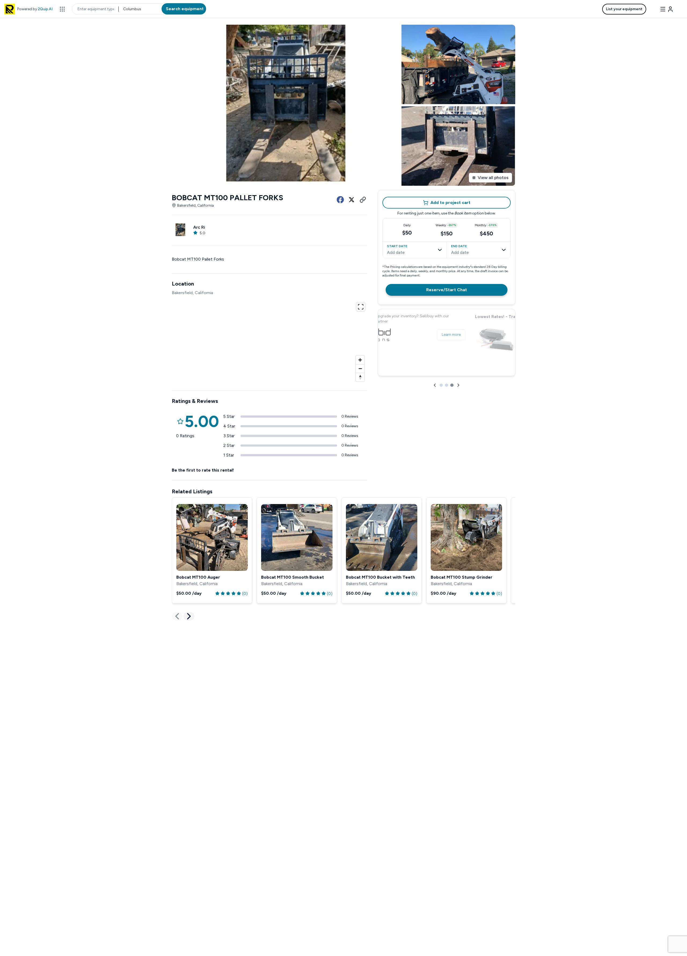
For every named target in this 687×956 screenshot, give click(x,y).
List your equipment (624, 9)
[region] (269, 341)
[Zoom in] (360, 360)
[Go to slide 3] (452, 385)
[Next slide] (458, 385)
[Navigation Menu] (667, 9)
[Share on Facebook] (340, 199)
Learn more (496, 366)
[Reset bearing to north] (360, 377)
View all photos (493, 177)
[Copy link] (363, 199)
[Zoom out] (360, 368)
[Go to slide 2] (446, 385)
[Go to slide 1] (441, 385)
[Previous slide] (434, 385)
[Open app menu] (62, 9)
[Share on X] (351, 199)
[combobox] (123, 9)
